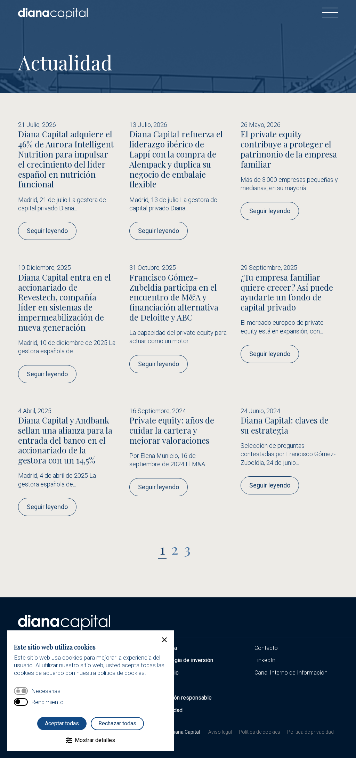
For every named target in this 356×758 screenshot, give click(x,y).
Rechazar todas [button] (117, 723)
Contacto (266, 648)
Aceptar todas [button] (62, 723)
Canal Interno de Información (290, 672)
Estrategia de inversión (185, 660)
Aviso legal (220, 732)
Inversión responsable (184, 697)
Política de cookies (259, 732)
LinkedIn (264, 660)
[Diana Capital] (53, 12)
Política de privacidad (310, 732)
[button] (164, 639)
